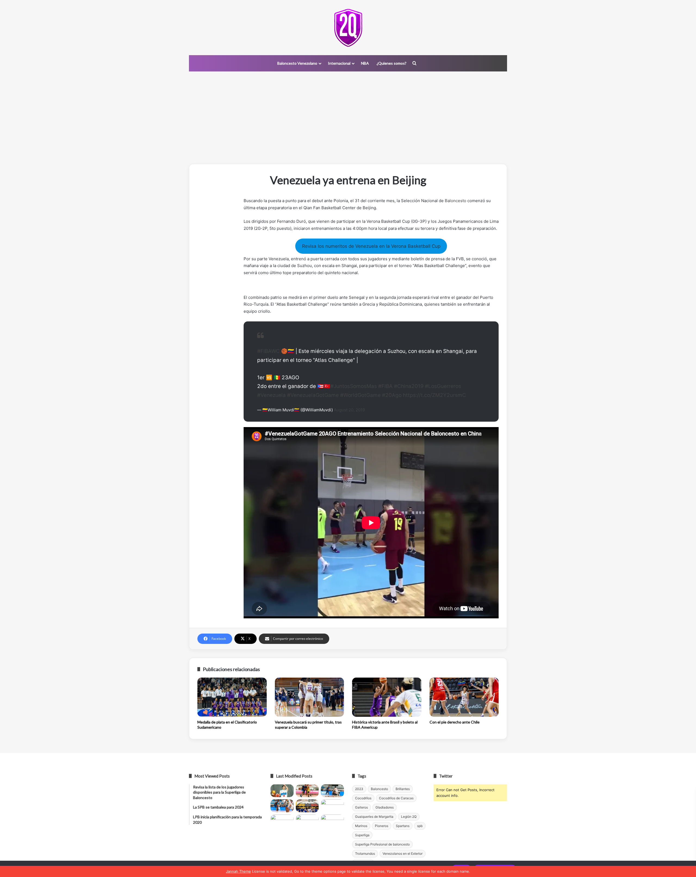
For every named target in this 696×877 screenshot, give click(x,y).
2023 (359, 789)
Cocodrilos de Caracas (396, 798)
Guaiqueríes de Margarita (374, 817)
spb (419, 826)
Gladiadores (384, 807)
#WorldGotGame (360, 395)
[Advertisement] (348, 118)
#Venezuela (271, 395)
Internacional (339, 63)
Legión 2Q (409, 817)
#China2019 (409, 386)
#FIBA (385, 386)
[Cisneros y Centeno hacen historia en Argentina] (332, 805)
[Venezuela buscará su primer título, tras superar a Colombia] (309, 697)
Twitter (446, 775)
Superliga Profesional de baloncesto (382, 844)
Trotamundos (365, 853)
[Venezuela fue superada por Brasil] (282, 805)
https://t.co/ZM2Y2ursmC (434, 395)
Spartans (402, 826)
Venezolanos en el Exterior (402, 853)
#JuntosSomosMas (353, 386)
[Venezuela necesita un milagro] (332, 790)
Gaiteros (361, 807)
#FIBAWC (268, 351)
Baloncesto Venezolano (297, 63)
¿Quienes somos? (391, 63)
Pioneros (381, 826)
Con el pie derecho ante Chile (455, 722)
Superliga (362, 835)
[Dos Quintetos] (348, 27)
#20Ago (392, 395)
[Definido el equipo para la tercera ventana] (307, 805)
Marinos (361, 826)
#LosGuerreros (443, 386)
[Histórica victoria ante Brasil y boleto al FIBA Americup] (386, 697)
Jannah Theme (238, 871)
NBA (365, 63)
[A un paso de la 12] (332, 821)
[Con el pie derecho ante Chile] (464, 697)
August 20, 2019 (349, 409)
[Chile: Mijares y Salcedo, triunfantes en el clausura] (282, 790)
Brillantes (403, 789)
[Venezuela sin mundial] (307, 790)
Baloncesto (455, 200)
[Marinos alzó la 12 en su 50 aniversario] (282, 821)
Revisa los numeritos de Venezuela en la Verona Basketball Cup (371, 246)
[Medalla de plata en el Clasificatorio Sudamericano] (232, 697)
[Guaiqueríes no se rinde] (307, 821)
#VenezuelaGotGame (313, 395)
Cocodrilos (363, 798)
